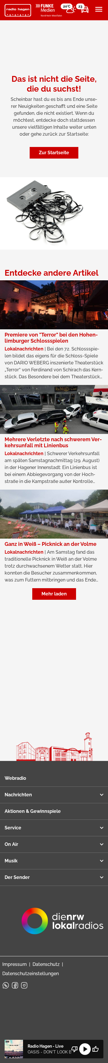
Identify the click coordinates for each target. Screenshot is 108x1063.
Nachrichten (18, 794)
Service (13, 828)
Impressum (14, 964)
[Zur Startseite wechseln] (18, 10)
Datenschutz (46, 964)
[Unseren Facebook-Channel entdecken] (15, 985)
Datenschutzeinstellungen (30, 973)
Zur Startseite (54, 152)
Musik (11, 861)
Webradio (15, 778)
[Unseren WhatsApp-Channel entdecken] (5, 985)
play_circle (85, 1049)
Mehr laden (54, 594)
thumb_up (95, 1049)
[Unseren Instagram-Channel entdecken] (24, 985)
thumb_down (74, 1049)
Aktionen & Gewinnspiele (33, 811)
